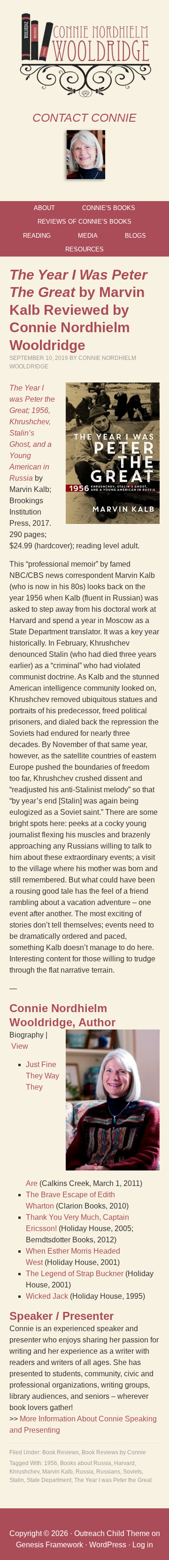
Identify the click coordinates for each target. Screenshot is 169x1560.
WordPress (107, 1545)
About (44, 207)
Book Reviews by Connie (114, 1452)
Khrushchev (24, 1471)
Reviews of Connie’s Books (84, 221)
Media (88, 235)
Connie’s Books (108, 207)
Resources (84, 249)
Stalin (16, 1480)
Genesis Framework (49, 1545)
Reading (37, 235)
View (19, 1046)
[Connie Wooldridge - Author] (85, 95)
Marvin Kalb (57, 1471)
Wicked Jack (47, 1296)
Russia (84, 1471)
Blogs (135, 235)
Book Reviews (60, 1452)
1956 (50, 1463)
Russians (108, 1471)
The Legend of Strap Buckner (74, 1274)
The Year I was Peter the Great (113, 1480)
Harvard (124, 1463)
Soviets (132, 1471)
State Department (49, 1480)
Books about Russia (85, 1463)
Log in (142, 1545)
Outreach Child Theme (112, 1533)
